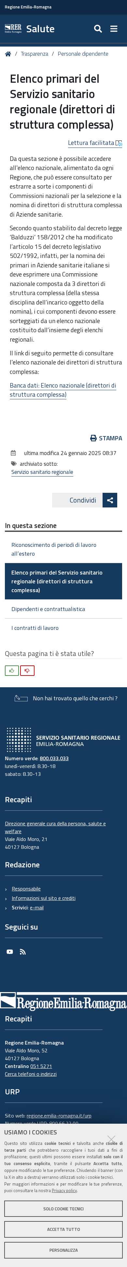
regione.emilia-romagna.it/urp (59, 1115)
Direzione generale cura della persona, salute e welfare (55, 827)
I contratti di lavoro (35, 627)
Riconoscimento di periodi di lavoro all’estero (53, 549)
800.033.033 (54, 758)
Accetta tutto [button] (63, 1229)
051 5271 (41, 1066)
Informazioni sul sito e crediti (44, 898)
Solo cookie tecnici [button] (63, 1208)
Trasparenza (34, 54)
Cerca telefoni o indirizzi (31, 1074)
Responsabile (26, 888)
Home (9, 54)
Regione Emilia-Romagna (28, 7)
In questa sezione (31, 525)
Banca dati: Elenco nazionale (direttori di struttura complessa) (63, 389)
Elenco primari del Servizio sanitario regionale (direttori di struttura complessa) (57, 581)
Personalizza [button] (63, 1250)
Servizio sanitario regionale (42, 472)
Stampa (110, 438)
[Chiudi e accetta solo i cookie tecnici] (111, 1139)
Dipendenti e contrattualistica (48, 609)
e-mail (37, 907)
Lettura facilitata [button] (92, 142)
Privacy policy (64, 1190)
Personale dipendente (83, 54)
